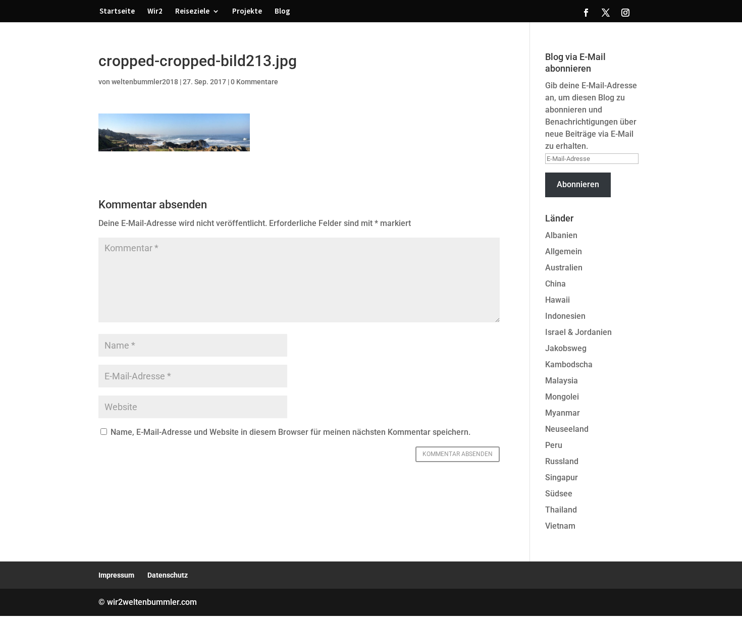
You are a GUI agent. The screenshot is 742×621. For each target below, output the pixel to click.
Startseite (117, 12)
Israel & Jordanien (578, 332)
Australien (563, 267)
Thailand (561, 510)
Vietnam (560, 526)
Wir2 (155, 12)
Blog (282, 12)
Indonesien (565, 316)
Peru (553, 445)
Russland (561, 461)
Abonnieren (578, 184)
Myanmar (562, 413)
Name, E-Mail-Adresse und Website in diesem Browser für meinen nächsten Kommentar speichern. (290, 432)
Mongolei (562, 397)
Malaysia (561, 380)
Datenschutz (167, 575)
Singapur (561, 477)
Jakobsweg (566, 348)
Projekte (247, 12)
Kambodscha (569, 364)
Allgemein (563, 251)
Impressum (116, 575)
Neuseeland (567, 429)
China (555, 284)
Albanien (561, 235)
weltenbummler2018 (145, 82)
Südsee (558, 493)
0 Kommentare (254, 82)
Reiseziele (192, 12)
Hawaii (557, 300)
